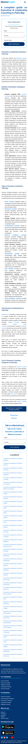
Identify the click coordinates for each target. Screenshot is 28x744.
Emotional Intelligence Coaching (15, 235)
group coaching (14, 393)
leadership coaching (21, 58)
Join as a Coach (4, 718)
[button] (25, 2)
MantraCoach (5, 314)
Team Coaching (9, 268)
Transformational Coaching (12, 225)
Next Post (14, 418)
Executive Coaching (5, 682)
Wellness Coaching (13, 322)
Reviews (3, 716)
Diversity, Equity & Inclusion (7, 698)
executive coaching (21, 366)
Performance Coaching (10, 209)
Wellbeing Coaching (5, 704)
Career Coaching (9, 201)
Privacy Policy (4, 742)
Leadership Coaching (6, 686)
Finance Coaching (5, 688)
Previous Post (14, 415)
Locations (3, 715)
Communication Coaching (12, 253)
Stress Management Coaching (13, 298)
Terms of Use (18, 742)
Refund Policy (11, 742)
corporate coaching (21, 401)
